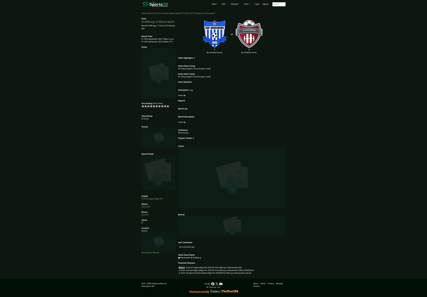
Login (257, 4)
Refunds (279, 283)
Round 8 (144, 214)
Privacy (271, 283)
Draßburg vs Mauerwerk (205, 13)
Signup (265, 4)
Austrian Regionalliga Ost (172, 13)
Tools (246, 4)
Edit (223, 4)
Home (144, 13)
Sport (150, 13)
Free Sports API (147, 286)
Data (214, 4)
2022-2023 (188, 13)
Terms (263, 283)
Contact (256, 286)
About (255, 283)
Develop (234, 4)
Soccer (157, 13)
